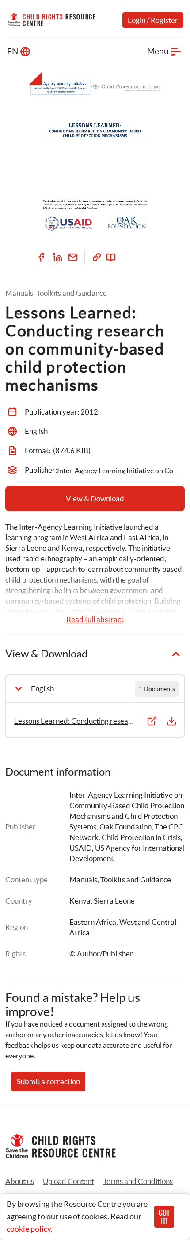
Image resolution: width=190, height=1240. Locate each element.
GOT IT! (164, 1216)
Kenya (80, 900)
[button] (68, 1181)
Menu (158, 51)
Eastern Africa (92, 922)
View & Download (95, 498)
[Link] (97, 257)
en (12, 51)
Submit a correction (48, 1081)
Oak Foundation (125, 826)
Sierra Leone (114, 900)
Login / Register (153, 20)
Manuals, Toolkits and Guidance (120, 879)
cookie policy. (30, 1228)
